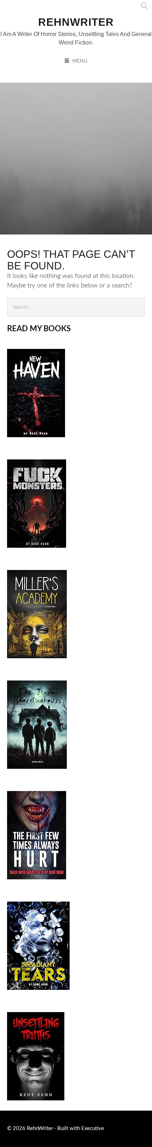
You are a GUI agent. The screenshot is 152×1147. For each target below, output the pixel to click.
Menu (79, 61)
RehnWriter (76, 22)
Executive (92, 1128)
